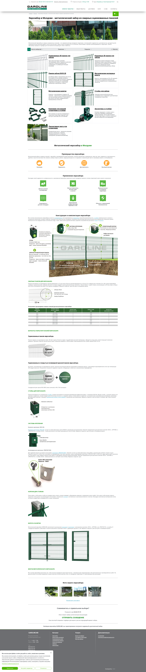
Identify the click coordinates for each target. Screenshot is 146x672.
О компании (101, 635)
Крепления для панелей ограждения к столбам (57, 109)
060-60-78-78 (42, 1)
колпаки (65, 496)
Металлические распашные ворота (105, 74)
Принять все (10, 668)
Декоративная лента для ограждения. (58, 127)
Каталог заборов (67, 9)
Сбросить (115, 49)
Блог (99, 9)
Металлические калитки (57, 91)
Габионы (54, 643)
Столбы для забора (102, 91)
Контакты (114, 9)
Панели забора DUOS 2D (57, 73)
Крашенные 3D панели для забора (104, 56)
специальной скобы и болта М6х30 (55, 397)
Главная (30, 13)
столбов (96, 218)
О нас (106, 9)
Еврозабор (55, 635)
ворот (96, 220)
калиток (101, 220)
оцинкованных (59, 218)
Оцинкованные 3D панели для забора (59, 56)
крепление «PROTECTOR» (59, 452)
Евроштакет (55, 645)
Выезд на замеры (79, 635)
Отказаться (43, 668)
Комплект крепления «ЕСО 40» (36, 429)
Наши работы (80, 9)
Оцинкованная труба (57, 639)
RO (117, 1)
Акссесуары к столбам (103, 109)
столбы (50, 394)
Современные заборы (57, 640)
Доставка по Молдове (81, 637)
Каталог (35, 13)
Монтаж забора (79, 639)
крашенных (76, 218)
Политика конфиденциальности (106, 637)
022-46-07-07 (49, 1)
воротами (64, 527)
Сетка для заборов (57, 642)
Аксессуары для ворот (58, 637)
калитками (71, 527)
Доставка (91, 9)
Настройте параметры (26, 668)
